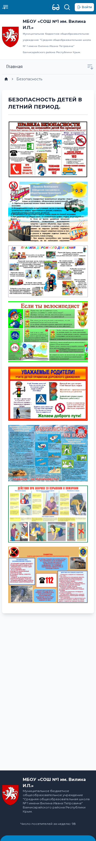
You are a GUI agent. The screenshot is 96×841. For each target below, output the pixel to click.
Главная (14, 66)
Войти (87, 7)
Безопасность (29, 79)
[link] (6, 79)
